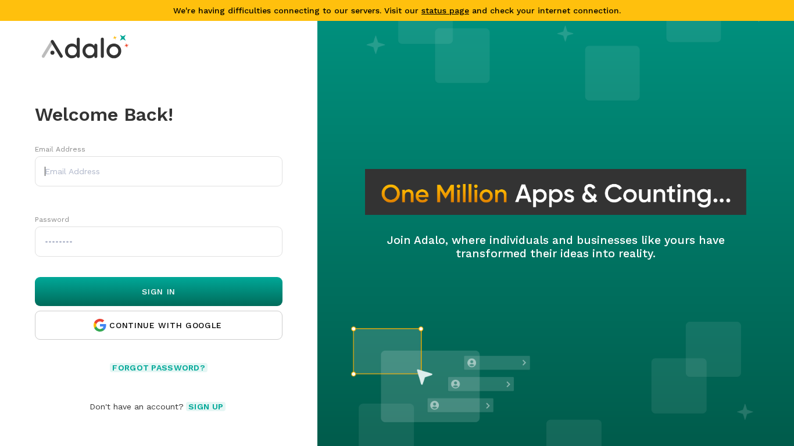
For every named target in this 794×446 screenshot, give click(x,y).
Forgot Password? (158, 367)
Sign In (159, 291)
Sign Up (205, 406)
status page (445, 10)
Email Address (60, 149)
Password (52, 219)
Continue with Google (165, 325)
